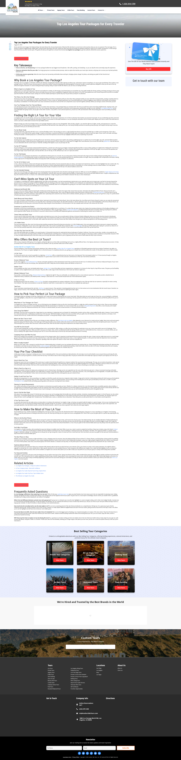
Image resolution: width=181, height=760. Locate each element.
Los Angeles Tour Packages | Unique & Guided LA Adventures (31, 465)
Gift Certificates (74, 686)
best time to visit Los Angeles (65, 320)
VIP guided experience (90, 306)
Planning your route (19, 381)
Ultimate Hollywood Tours (39, 275)
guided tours (107, 141)
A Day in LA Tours (38, 281)
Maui (38, 5)
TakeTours (41, 288)
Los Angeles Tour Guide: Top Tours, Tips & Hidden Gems (29, 473)
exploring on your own (63, 494)
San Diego (27, 5)
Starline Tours (47, 268)
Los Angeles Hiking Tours (77, 668)
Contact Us (101, 10)
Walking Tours (74, 678)
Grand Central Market (72, 209)
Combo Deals (51, 682)
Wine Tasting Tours (75, 680)
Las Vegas (33, 5)
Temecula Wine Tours (76, 684)
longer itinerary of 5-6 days (112, 172)
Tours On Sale (51, 678)
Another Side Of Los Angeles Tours (24, 247)
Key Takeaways (23, 65)
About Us (120, 668)
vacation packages (44, 346)
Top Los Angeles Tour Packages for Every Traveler (35, 42)
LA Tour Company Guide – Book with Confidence (28, 468)
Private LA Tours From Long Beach (79, 676)
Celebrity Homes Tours (53, 684)
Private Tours (50, 10)
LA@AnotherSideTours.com (88, 713)
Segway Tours (61, 10)
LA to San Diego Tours (76, 672)
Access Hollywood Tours (31, 261)
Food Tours (50, 686)
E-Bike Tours (70, 10)
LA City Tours (49, 255)
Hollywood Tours (75, 670)
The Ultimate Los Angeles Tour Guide (25, 476)
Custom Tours (91, 10)
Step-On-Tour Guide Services (78, 682)
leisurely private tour (99, 192)
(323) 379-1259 (84, 709)
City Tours (50, 668)
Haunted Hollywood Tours (54, 689)
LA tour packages (77, 225)
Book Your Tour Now (21, 58)
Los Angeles (99, 670)
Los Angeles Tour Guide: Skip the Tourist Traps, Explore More (31, 470)
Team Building (81, 10)
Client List (120, 670)
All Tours (40, 10)
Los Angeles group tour (107, 108)
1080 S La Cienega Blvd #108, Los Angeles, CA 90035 (90, 719)
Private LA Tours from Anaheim (78, 674)
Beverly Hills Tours (52, 680)
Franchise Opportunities (77, 689)
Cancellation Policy (67, 757)
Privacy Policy (75, 757)
